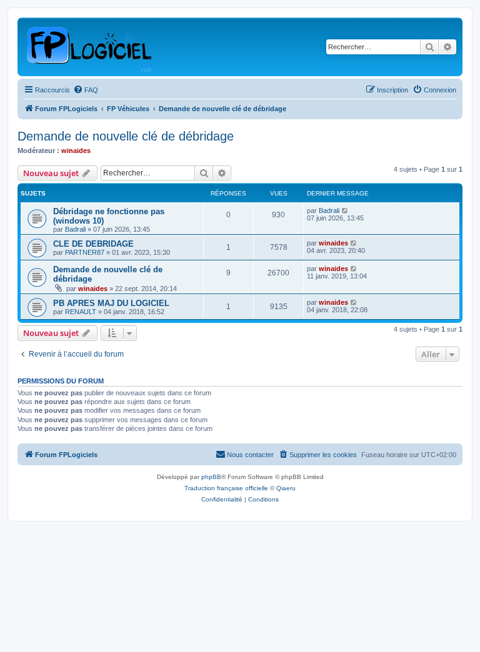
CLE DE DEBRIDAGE (93, 244)
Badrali (75, 229)
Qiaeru (286, 488)
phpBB (211, 476)
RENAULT (80, 311)
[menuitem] (85, 89)
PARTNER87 (84, 252)
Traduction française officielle (226, 488)
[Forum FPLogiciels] (90, 47)
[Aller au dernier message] (345, 210)
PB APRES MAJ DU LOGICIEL (111, 303)
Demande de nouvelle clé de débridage (126, 136)
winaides (76, 150)
